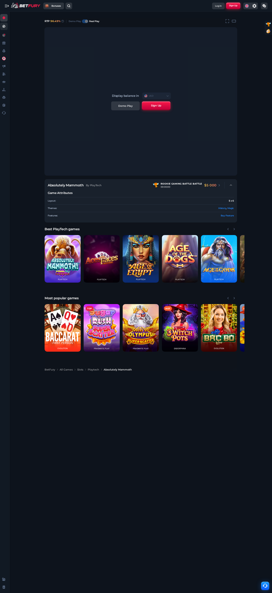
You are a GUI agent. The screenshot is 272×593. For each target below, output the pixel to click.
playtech (93, 369)
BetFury (50, 369)
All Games (66, 369)
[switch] (85, 21)
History (222, 208)
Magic (230, 208)
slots (80, 369)
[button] (63, 259)
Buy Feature (227, 215)
